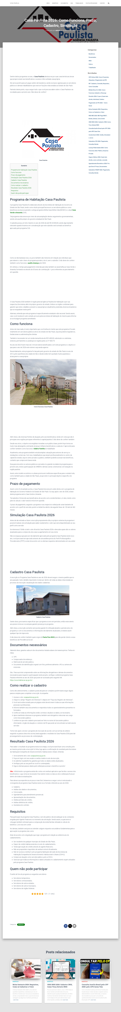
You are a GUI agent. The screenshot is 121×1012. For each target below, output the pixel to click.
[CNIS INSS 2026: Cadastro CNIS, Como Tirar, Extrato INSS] (60, 968)
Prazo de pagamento (18, 175)
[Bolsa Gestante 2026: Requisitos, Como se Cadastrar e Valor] (26, 968)
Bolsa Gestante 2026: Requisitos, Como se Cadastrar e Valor (26, 985)
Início (48, 3)
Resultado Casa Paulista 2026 (21, 188)
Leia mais (15, 1000)
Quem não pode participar (20, 193)
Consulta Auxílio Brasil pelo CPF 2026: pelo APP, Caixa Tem (95, 985)
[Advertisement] (43, 61)
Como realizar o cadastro (19, 185)
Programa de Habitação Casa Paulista (24, 170)
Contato (102, 3)
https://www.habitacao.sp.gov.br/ (21, 680)
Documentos (64, 3)
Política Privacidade (91, 3)
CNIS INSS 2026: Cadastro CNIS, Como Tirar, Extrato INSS (59, 985)
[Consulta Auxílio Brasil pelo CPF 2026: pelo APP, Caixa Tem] (95, 968)
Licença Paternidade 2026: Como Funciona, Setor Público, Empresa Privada (98, 150)
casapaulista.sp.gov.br (31, 697)
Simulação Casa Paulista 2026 (21, 178)
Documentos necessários (20, 183)
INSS (72, 3)
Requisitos (14, 190)
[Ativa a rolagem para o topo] (117, 1008)
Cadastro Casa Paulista (19, 180)
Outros (91, 64)
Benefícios (55, 3)
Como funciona (16, 172)
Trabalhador (79, 3)
